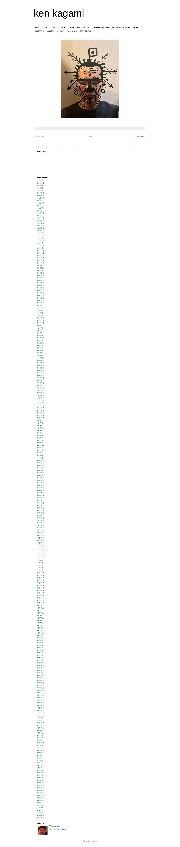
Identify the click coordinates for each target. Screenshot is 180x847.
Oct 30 (39, 740)
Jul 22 (39, 233)
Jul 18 (39, 548)
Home (37, 27)
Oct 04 (39, 385)
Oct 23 (39, 305)
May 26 (39, 575)
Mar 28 (39, 640)
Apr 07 (39, 628)
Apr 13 (39, 430)
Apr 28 (39, 765)
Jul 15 (39, 243)
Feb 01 (39, 353)
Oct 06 (39, 210)
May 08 (39, 743)
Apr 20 (39, 328)
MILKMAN (86, 27)
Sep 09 (39, 703)
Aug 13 (39, 398)
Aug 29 (39, 228)
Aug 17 (39, 710)
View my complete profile (57, 829)
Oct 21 (39, 200)
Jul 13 (39, 403)
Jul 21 (39, 235)
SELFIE (135, 27)
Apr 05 (39, 633)
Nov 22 (39, 368)
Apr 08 (39, 330)
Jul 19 (39, 238)
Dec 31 (39, 193)
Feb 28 (39, 645)
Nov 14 (39, 673)
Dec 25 (39, 273)
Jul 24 (39, 713)
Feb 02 (39, 350)
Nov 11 (39, 488)
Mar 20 (39, 333)
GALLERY (50, 31)
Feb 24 (39, 270)
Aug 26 (39, 708)
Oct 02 (39, 213)
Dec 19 (39, 275)
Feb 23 (39, 650)
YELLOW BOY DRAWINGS (121, 27)
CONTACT (60, 31)
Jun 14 (39, 718)
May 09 (39, 415)
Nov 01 (39, 303)
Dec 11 (39, 470)
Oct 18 (39, 205)
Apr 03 (39, 635)
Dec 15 (39, 278)
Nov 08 (39, 493)
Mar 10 (39, 433)
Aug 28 (39, 538)
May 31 (39, 763)
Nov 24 (39, 365)
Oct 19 (39, 203)
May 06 (39, 263)
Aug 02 (39, 230)
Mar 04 (39, 338)
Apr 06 (39, 630)
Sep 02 (39, 223)
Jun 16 (39, 180)
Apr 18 (39, 423)
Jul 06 (39, 248)
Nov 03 (39, 680)
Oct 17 (39, 208)
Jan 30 (39, 458)
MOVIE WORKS (74, 27)
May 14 (39, 253)
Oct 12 (39, 508)
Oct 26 (39, 500)
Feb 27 (39, 648)
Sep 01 (39, 803)
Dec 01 (39, 475)
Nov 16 (39, 483)
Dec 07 (39, 280)
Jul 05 (39, 558)
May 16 (39, 590)
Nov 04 (39, 678)
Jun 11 (39, 720)
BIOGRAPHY (39, 31)
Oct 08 (39, 515)
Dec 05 (39, 283)
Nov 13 (39, 785)
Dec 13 (39, 468)
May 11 (39, 255)
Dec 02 (39, 288)
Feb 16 (39, 343)
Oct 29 (39, 198)
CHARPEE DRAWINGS (101, 27)
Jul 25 (39, 400)
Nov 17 (39, 373)
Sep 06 (39, 395)
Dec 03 (39, 783)
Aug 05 (39, 543)
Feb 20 (39, 340)
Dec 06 (39, 195)
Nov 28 (39, 363)
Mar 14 (39, 770)
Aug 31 (39, 225)
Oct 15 (39, 380)
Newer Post (39, 137)
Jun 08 (39, 313)
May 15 (39, 250)
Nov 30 (39, 478)
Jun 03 (39, 570)
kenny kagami (72, 31)
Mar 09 (39, 185)
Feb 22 (39, 653)
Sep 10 (39, 393)
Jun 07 (39, 568)
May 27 (39, 573)
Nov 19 (39, 370)
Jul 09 (39, 555)
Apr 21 (39, 325)
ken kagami (59, 13)
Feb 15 (39, 345)
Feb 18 (39, 445)
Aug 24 (39, 540)
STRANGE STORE (86, 31)
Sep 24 (39, 388)
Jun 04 (39, 315)
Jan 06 (39, 808)
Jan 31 (39, 355)
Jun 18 (39, 310)
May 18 (39, 585)
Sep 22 (39, 390)
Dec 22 (39, 463)
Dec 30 (39, 460)
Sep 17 (39, 693)
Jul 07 (39, 245)
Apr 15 (39, 428)
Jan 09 (39, 190)
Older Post (140, 137)
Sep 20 (39, 523)
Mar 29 (39, 638)
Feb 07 (39, 453)
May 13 (39, 595)
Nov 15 (39, 295)
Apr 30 (39, 605)
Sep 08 (39, 705)
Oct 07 (39, 518)
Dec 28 (39, 663)
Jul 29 (39, 805)
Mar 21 (39, 643)
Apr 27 (39, 728)
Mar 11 (39, 268)
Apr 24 (39, 608)
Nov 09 (39, 490)
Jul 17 (39, 240)
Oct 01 (39, 215)
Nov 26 (39, 293)
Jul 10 (39, 405)
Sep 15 (39, 528)
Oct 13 (39, 505)
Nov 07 (39, 495)
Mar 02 (39, 438)
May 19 (39, 583)
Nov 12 (39, 298)
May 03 (39, 418)
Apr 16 (39, 425)
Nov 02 (39, 375)
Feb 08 (39, 780)
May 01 (39, 603)
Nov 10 (39, 300)
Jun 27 (39, 560)
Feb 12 (39, 348)
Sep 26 (39, 520)
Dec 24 (39, 810)
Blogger (94, 841)
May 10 (39, 258)
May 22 (39, 580)
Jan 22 (39, 188)
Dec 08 (39, 360)
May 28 (39, 183)
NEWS (44, 27)
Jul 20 (39, 748)
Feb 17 (39, 658)
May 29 (39, 318)
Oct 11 (39, 510)
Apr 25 (39, 265)
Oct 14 (39, 503)
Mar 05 (39, 335)
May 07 (39, 260)
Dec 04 (39, 285)
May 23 (39, 578)
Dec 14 (39, 465)
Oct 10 (39, 513)
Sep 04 (39, 218)
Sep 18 (39, 525)
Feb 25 (39, 440)
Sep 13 (39, 530)
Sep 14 (39, 698)
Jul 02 (39, 308)
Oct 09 (39, 383)
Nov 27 (39, 290)
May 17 (39, 588)
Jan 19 (39, 358)
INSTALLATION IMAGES (58, 27)
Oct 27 (39, 378)
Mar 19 (39, 735)
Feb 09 (39, 753)
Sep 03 (39, 220)
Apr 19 (39, 615)
